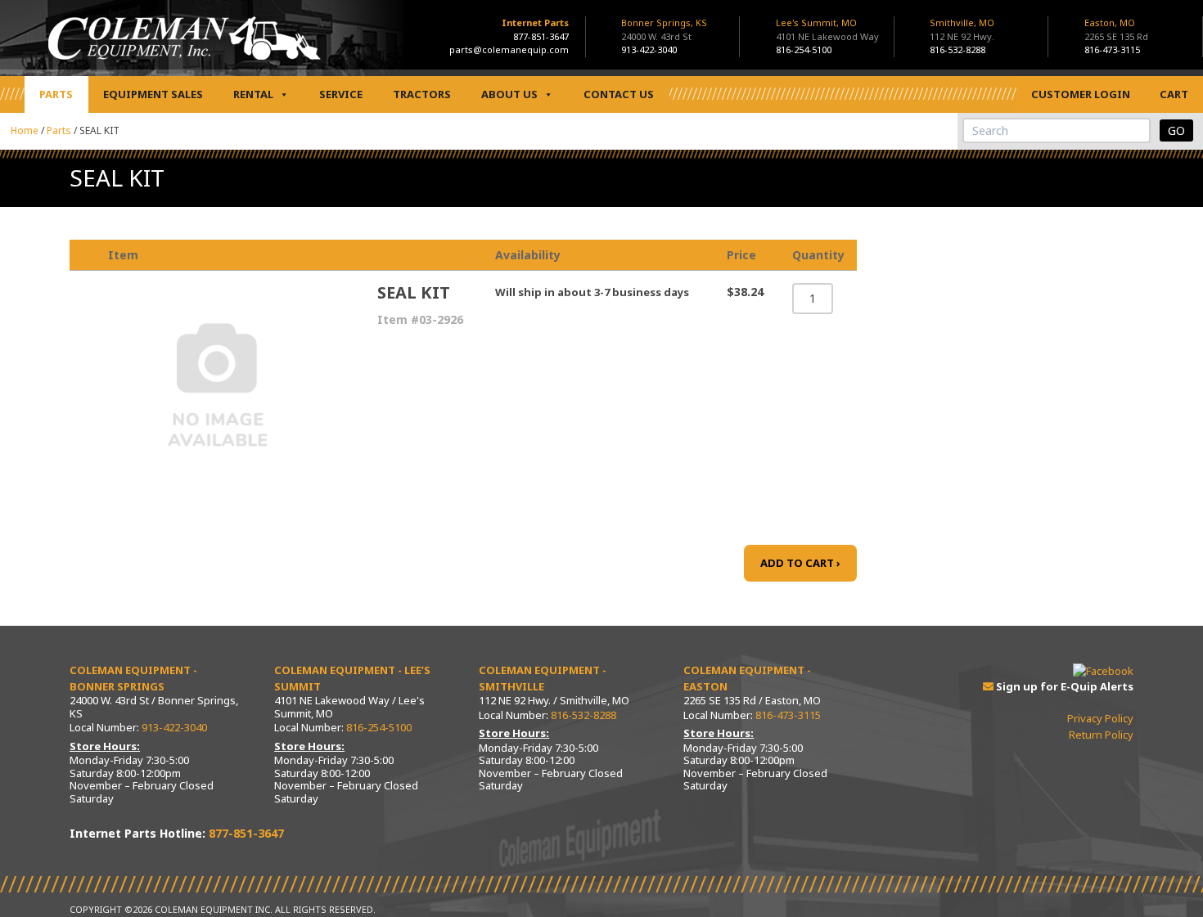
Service (341, 94)
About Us (509, 94)
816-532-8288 (957, 49)
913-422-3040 (649, 49)
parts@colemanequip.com (509, 49)
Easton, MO (1116, 29)
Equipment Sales (153, 94)
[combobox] (1056, 130)
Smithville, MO (962, 29)
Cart (1174, 94)
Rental (253, 94)
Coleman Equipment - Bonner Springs (133, 678)
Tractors (422, 94)
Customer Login (1080, 94)
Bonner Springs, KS (664, 29)
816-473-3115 (1112, 49)
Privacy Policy (1100, 718)
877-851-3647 (541, 36)
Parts (56, 94)
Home (24, 130)
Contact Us (618, 94)
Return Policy (1101, 734)
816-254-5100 (803, 49)
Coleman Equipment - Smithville (542, 678)
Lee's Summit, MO (827, 29)
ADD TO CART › (800, 562)
